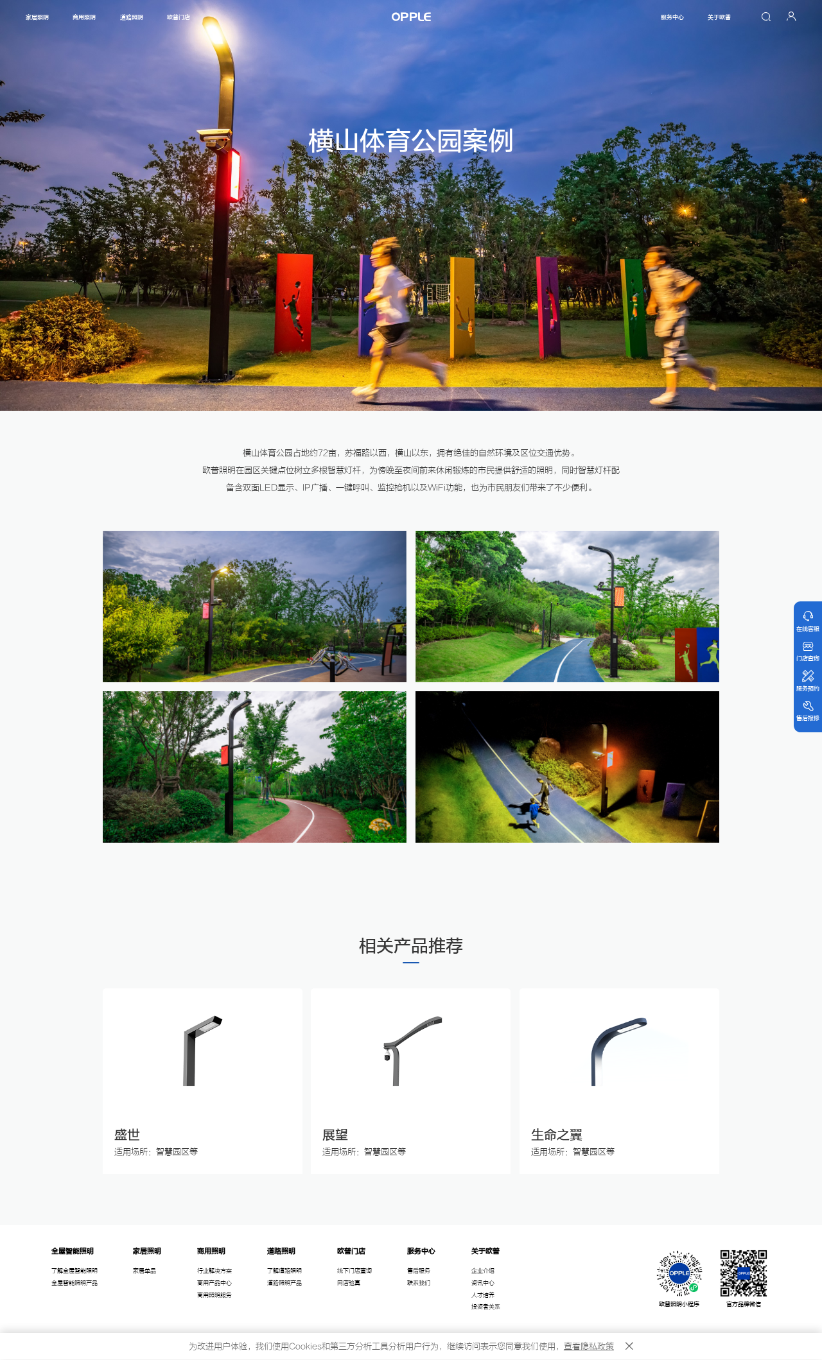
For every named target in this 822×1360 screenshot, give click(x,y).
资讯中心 (482, 1283)
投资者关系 (485, 1307)
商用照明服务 (214, 1295)
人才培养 (482, 1295)
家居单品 (144, 1271)
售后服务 (418, 1271)
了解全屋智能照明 (74, 1271)
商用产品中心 (214, 1283)
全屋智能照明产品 (74, 1283)
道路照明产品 (284, 1283)
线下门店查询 (354, 1271)
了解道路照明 (284, 1271)
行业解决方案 (214, 1271)
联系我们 (418, 1283)
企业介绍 (482, 1271)
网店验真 (348, 1283)
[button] (103, 1081)
